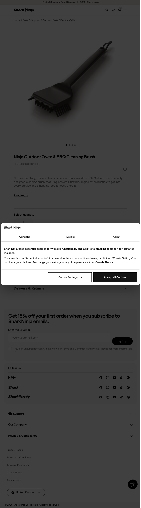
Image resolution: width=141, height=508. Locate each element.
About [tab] (116, 236)
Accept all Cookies (115, 277)
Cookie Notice (104, 262)
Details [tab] (70, 236)
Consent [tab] (24, 236)
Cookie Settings (68, 277)
